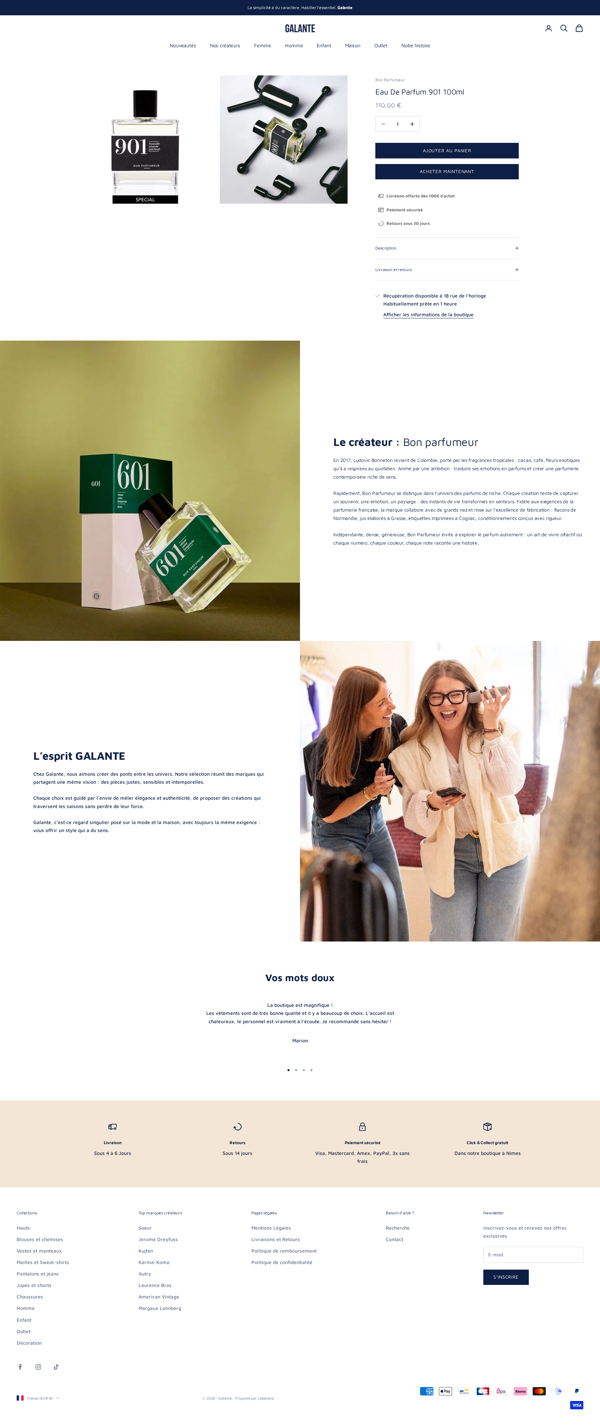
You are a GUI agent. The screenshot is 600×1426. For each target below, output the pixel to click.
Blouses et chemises (40, 1239)
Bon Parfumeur (390, 79)
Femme (262, 45)
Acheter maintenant (447, 171)
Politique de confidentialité (281, 1262)
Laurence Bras (155, 1285)
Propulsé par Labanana (254, 1398)
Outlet (381, 45)
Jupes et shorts (34, 1285)
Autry (145, 1274)
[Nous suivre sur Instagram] (38, 1366)
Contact (394, 1239)
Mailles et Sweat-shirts (43, 1262)
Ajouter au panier (447, 150)
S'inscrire (506, 1277)
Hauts (23, 1228)
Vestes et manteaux (39, 1251)
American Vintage (159, 1296)
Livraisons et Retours (275, 1239)
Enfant (324, 45)
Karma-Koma (154, 1262)
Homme (294, 45)
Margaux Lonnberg (160, 1308)
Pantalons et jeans (38, 1274)
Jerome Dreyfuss (158, 1239)
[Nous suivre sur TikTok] (56, 1366)
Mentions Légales (271, 1228)
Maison (352, 45)
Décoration (29, 1343)
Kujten (146, 1251)
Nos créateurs (225, 45)
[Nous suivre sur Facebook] (20, 1366)
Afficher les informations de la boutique (428, 314)
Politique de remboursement (284, 1251)
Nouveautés (183, 45)
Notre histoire (415, 45)
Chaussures (30, 1296)
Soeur (145, 1228)
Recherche (398, 1228)
